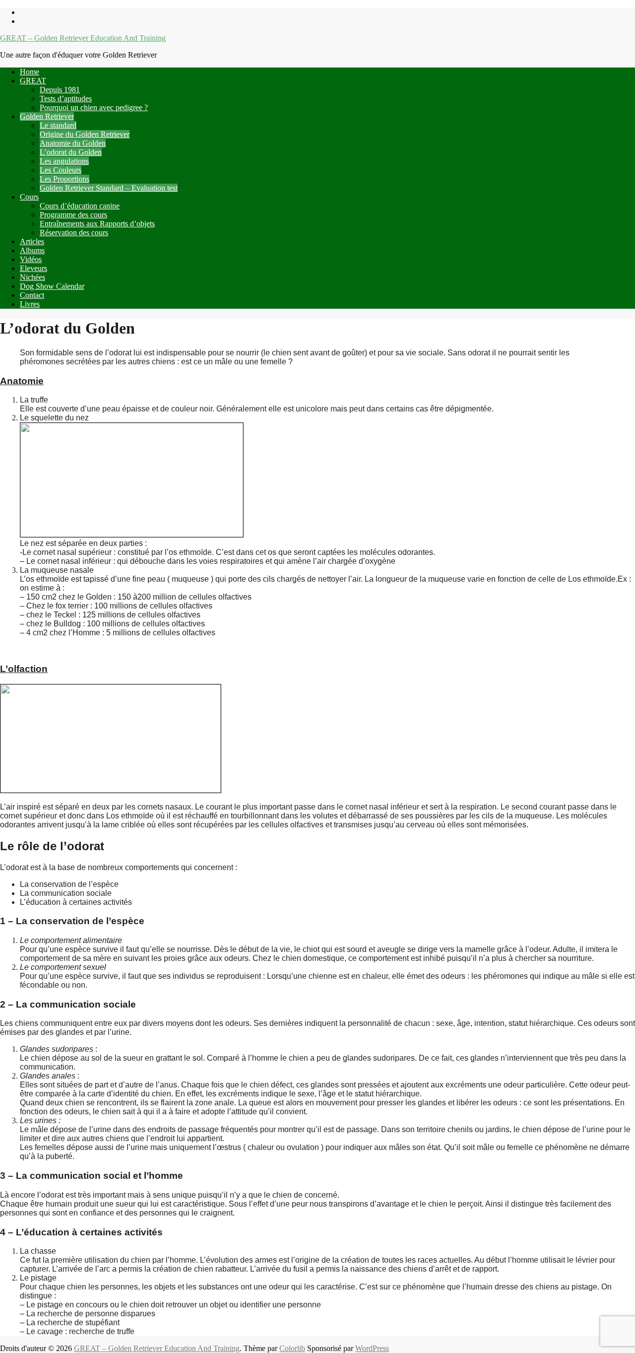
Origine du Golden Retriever (84, 134)
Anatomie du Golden (73, 143)
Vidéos (31, 259)
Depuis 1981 (60, 89)
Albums (32, 250)
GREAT (33, 80)
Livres (30, 304)
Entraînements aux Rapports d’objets (97, 223)
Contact (32, 295)
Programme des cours (73, 214)
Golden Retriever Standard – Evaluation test (109, 188)
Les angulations (64, 161)
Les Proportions (64, 179)
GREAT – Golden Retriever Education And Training (83, 38)
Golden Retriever (47, 116)
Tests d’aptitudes (66, 98)
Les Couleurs (60, 170)
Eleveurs (33, 268)
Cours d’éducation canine (80, 206)
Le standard (58, 125)
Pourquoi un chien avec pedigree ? (94, 107)
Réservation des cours (74, 232)
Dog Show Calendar (52, 286)
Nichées (32, 277)
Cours (29, 197)
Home (29, 72)
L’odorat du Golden (71, 152)
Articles (32, 241)
